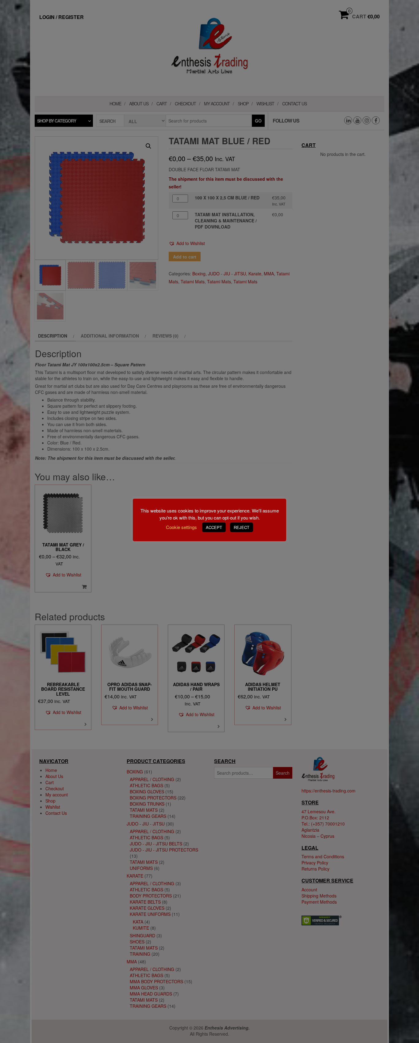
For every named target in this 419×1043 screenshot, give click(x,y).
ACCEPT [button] (214, 527)
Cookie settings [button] (181, 527)
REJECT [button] (241, 527)
